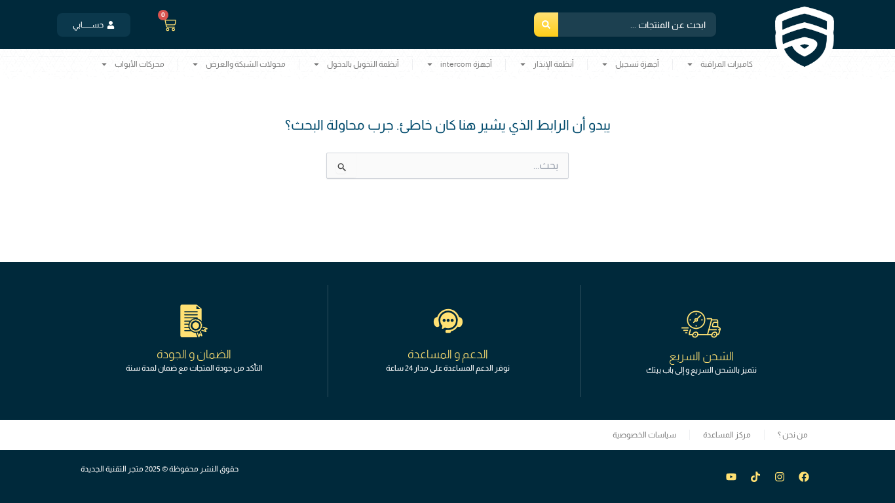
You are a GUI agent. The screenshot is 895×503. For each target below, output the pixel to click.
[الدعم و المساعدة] (448, 321)
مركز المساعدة (727, 434)
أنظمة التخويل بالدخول (363, 64)
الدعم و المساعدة (448, 354)
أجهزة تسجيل (637, 64)
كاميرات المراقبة (726, 64)
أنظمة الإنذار (553, 64)
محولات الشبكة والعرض (246, 64)
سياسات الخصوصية (644, 434)
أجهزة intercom (466, 64)
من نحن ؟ (793, 434)
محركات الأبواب (139, 64)
